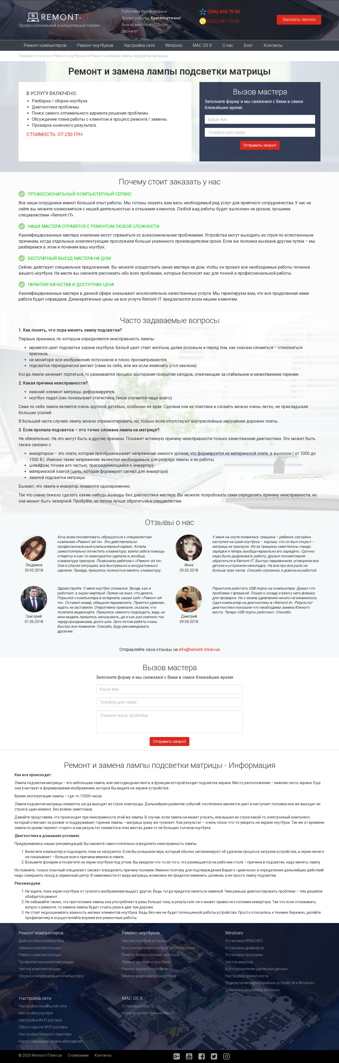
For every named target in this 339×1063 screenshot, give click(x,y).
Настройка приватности (246, 976)
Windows (173, 45)
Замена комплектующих (40, 948)
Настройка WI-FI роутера (40, 1020)
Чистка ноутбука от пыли (144, 941)
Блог (248, 45)
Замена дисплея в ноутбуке (146, 962)
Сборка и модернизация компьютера (51, 976)
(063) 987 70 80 (223, 21)
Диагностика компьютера (41, 941)
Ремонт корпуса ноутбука (144, 969)
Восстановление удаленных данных (256, 969)
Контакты (273, 45)
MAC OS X (202, 45)
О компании (78, 1055)
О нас (227, 45)
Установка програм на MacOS (148, 1013)
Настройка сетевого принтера (45, 1034)
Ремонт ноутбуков (95, 45)
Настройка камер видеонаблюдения (50, 1041)
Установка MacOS (138, 1006)
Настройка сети (139, 45)
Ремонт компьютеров (45, 45)
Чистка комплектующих (39, 969)
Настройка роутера (36, 1013)
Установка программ (244, 955)
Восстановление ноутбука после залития (158, 948)
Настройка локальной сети (43, 1006)
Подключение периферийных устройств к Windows (269, 983)
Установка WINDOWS (244, 941)
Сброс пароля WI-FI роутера (43, 1027)
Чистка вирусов (239, 962)
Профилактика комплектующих (46, 962)
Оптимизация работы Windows (252, 990)
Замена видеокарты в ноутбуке (149, 976)
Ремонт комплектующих (40, 955)
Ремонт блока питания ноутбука (150, 955)
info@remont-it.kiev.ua (199, 649)
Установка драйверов (244, 948)
